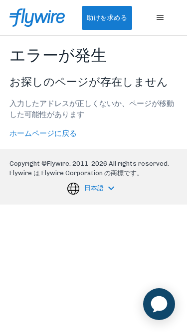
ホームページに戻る (43, 133)
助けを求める (107, 17)
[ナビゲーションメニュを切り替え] (160, 17)
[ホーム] (37, 17)
